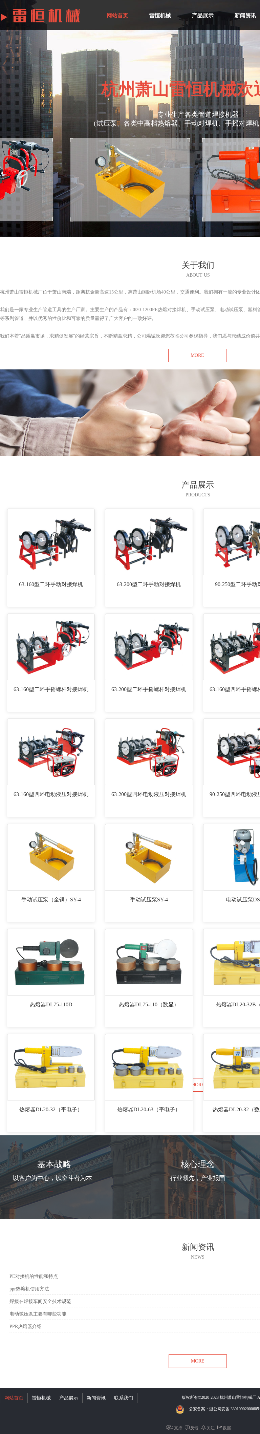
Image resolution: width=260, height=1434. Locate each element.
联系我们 (123, 1397)
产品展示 (203, 15)
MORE (197, 355)
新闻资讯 (96, 1397)
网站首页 (117, 15)
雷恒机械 (160, 15)
